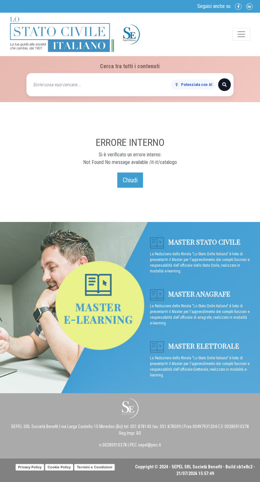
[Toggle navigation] (241, 34)
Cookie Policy (59, 467)
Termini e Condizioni (94, 467)
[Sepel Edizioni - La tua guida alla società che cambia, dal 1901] (62, 34)
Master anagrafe (198, 293)
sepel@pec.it (149, 444)
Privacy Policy (30, 467)
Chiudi (130, 180)
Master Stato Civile (203, 241)
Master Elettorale (202, 345)
